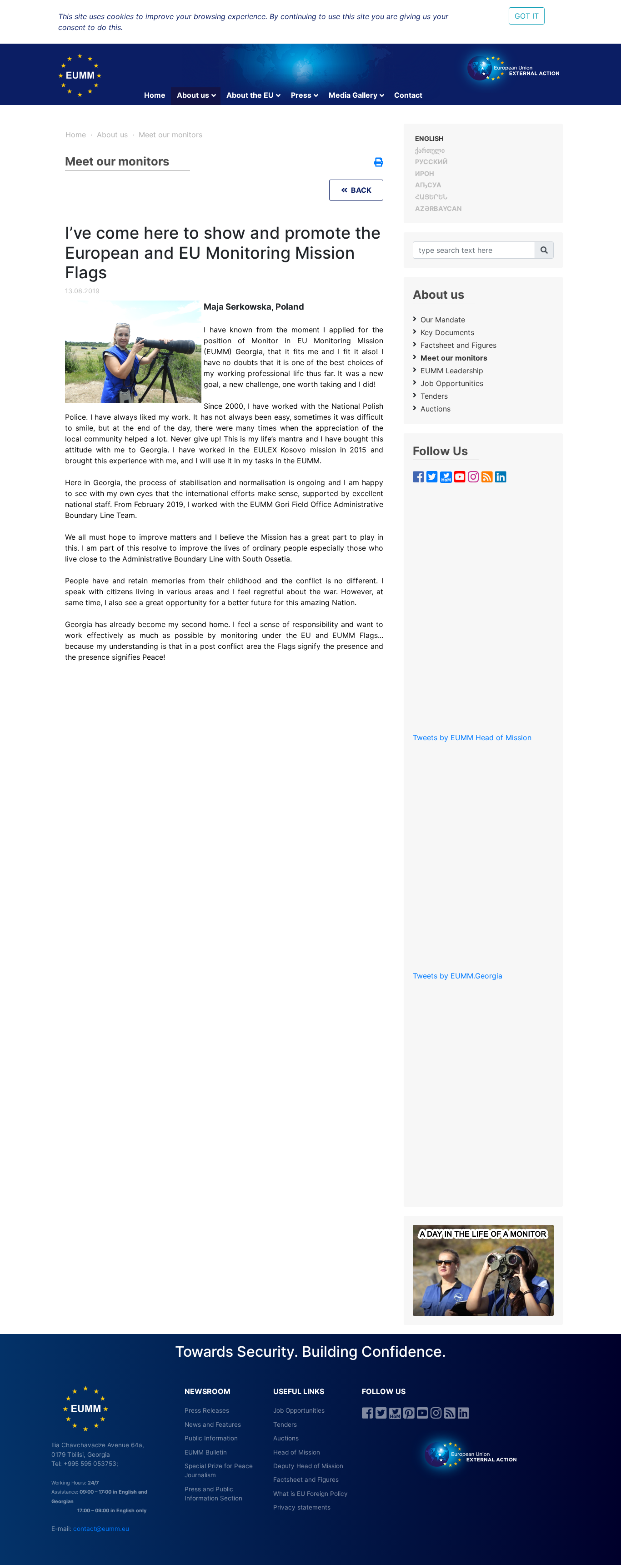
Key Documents (447, 332)
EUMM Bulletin (206, 1452)
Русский (431, 162)
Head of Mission (296, 1452)
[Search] (544, 250)
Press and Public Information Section (213, 1493)
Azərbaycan (438, 208)
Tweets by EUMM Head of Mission (472, 737)
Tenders (434, 396)
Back (359, 190)
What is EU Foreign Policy (310, 1493)
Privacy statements (302, 1507)
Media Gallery (353, 95)
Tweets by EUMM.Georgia (457, 975)
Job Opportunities (299, 1410)
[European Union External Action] (465, 1454)
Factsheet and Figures (458, 345)
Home (154, 95)
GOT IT (527, 15)
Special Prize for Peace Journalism (219, 1470)
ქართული (430, 150)
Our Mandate (443, 319)
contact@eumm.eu (101, 1528)
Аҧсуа (428, 185)
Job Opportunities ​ (453, 383)
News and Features (213, 1424)
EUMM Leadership (452, 370)
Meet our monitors (170, 134)
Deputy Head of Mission (308, 1466)
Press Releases (207, 1410)
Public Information (211, 1438)
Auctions (436, 408)
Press (301, 95)
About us (193, 95)
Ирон (424, 173)
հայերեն (431, 197)
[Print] (378, 162)
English (429, 138)
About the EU (250, 95)
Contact (408, 95)
